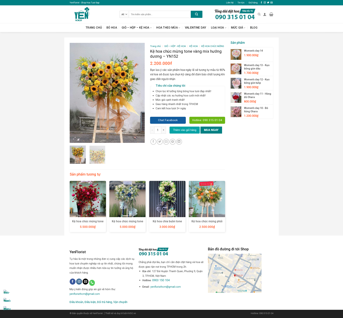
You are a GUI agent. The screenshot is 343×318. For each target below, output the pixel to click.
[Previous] (76, 93)
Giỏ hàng (253, 2)
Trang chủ (94, 27)
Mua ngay (211, 130)
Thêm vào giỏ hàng (184, 130)
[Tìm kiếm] (259, 14)
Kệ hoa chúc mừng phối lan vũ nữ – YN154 (207, 223)
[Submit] (196, 14)
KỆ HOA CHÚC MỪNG (212, 46)
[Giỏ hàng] (271, 14)
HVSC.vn (131, 313)
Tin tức (241, 2)
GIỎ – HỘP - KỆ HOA (175, 46)
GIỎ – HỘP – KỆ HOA (135, 27)
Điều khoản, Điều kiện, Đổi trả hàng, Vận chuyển (98, 302)
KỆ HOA (193, 46)
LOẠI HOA (217, 27)
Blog (253, 27)
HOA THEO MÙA (167, 27)
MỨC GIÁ (237, 27)
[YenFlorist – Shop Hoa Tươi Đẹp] (92, 14)
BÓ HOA (111, 27)
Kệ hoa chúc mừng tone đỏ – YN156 (87, 223)
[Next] (138, 93)
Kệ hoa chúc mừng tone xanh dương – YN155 (127, 223)
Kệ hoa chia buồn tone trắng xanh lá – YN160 (167, 223)
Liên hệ (229, 2)
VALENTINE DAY (195, 27)
